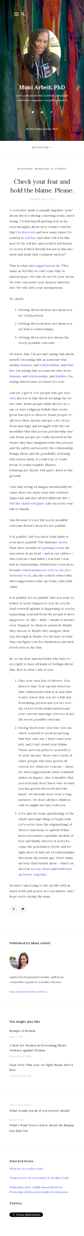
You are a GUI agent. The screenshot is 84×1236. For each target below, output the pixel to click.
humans (26, 365)
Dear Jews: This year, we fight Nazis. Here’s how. (41, 1067)
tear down (42, 869)
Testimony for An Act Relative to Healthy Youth (39, 1177)
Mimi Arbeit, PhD (42, 87)
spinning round (52, 548)
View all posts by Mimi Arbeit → (28, 991)
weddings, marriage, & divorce (41, 169)
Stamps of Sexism (22, 1031)
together (40, 874)
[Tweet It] (23, 909)
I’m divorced (25, 232)
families (61, 376)
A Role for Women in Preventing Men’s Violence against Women (37, 1047)
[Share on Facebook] (13, 909)
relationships (49, 365)
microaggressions (41, 266)
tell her (30, 238)
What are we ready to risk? (26, 1168)
